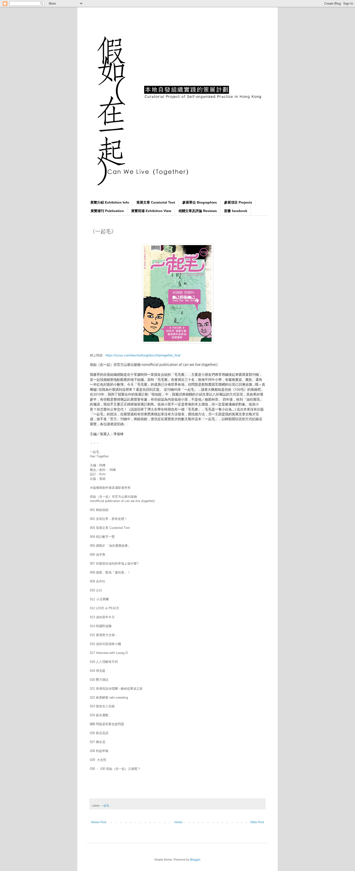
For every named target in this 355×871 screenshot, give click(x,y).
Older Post (257, 822)
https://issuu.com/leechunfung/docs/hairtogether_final (143, 355)
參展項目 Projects (238, 202)
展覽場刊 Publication (107, 211)
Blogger (195, 859)
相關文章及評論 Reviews (197, 211)
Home (178, 822)
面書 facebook (235, 211)
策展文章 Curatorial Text (155, 202)
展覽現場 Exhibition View (151, 211)
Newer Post (98, 822)
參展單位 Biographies (199, 202)
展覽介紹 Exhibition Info (109, 202)
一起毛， (106, 805)
